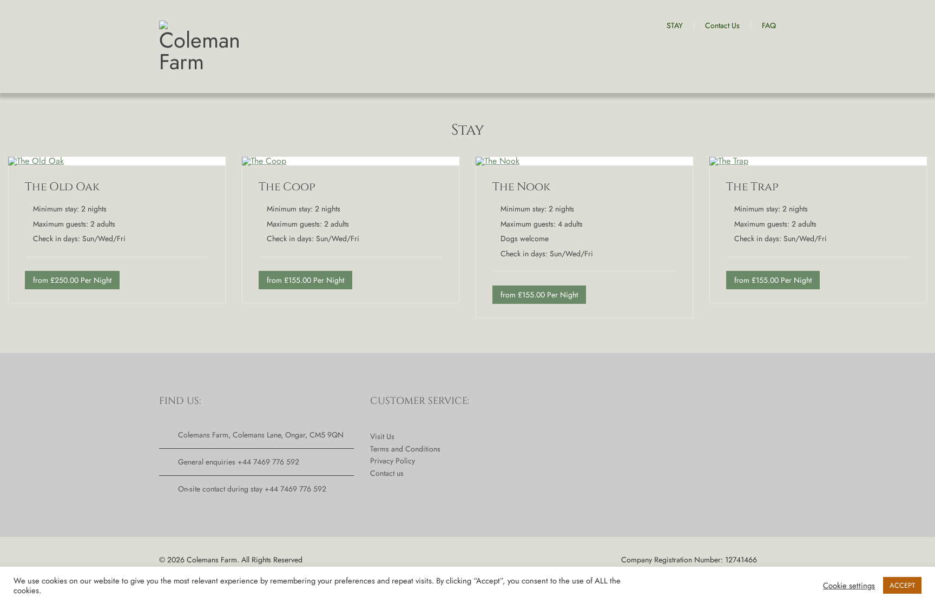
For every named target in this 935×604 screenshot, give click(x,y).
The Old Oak (62, 187)
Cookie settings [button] (849, 585)
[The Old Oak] (36, 161)
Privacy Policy (392, 460)
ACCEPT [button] (902, 585)
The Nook (521, 187)
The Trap (752, 187)
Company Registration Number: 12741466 (689, 559)
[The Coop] (264, 161)
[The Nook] (497, 161)
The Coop (287, 187)
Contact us (387, 473)
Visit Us (382, 436)
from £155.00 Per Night (305, 280)
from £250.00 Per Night (72, 280)
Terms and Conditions (405, 448)
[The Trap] (728, 161)
